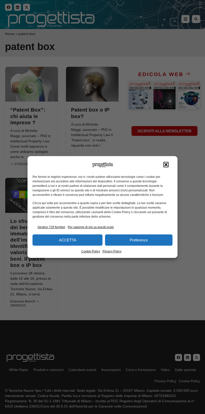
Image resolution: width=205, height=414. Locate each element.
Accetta (67, 240)
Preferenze (139, 240)
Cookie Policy (90, 251)
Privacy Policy (112, 251)
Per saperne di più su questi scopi (91, 227)
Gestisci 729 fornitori (51, 227)
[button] (166, 164)
